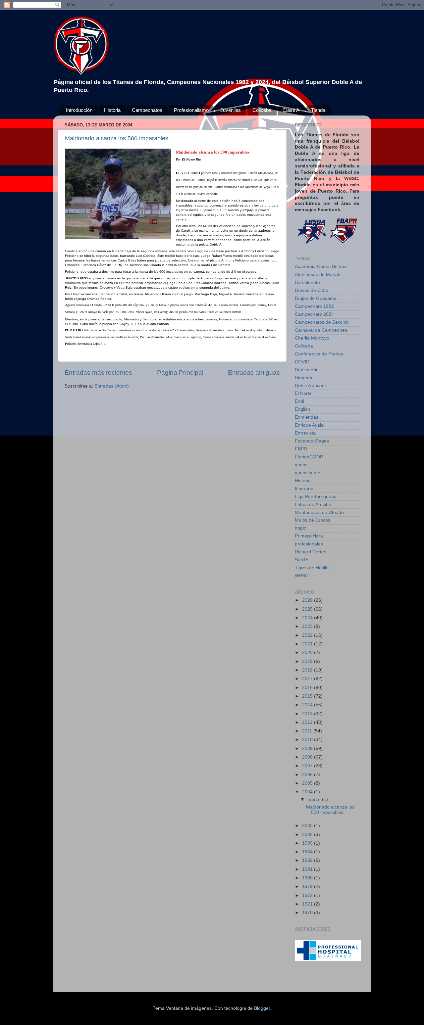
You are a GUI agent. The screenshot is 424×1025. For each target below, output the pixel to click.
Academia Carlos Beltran (321, 266)
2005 (308, 783)
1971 (308, 904)
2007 (308, 765)
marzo (314, 799)
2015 (308, 696)
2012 (308, 722)
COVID (302, 361)
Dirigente (304, 377)
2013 (308, 713)
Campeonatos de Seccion (322, 322)
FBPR (301, 448)
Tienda (318, 110)
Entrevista (305, 433)
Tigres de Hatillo (312, 567)
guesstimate (307, 472)
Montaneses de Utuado (319, 512)
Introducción (79, 110)
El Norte (303, 393)
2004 (308, 791)
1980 (308, 877)
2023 (308, 626)
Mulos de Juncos (312, 520)
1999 (308, 843)
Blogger (262, 1008)
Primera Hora (309, 536)
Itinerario (304, 488)
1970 (308, 912)
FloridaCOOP (309, 456)
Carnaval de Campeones (321, 330)
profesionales (309, 543)
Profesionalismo (191, 110)
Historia (112, 110)
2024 (308, 617)
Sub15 (301, 559)
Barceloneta (307, 282)
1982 (308, 860)
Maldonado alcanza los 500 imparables (116, 138)
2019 (308, 661)
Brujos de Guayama (316, 298)
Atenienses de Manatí (318, 274)
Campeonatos (147, 110)
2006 (308, 774)
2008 (308, 757)
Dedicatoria (307, 369)
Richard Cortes (310, 551)
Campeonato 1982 (314, 306)
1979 (308, 886)
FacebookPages (312, 441)
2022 (308, 635)
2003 (308, 825)
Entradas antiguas (254, 372)
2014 (308, 704)
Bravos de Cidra (312, 290)
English (302, 409)
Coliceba (261, 110)
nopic (300, 528)
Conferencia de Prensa (319, 353)
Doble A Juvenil (311, 385)
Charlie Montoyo (312, 338)
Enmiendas (306, 417)
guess (301, 464)
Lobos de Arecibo (313, 504)
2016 (308, 687)
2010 (308, 739)
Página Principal (180, 372)
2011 (307, 730)
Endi (299, 401)
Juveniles (230, 110)
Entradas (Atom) (111, 386)
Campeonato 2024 (314, 314)
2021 (308, 643)
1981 (308, 869)
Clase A (291, 110)
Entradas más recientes (98, 372)
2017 (308, 678)
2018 (308, 670)
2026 (308, 600)
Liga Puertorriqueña (316, 496)
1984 (308, 851)
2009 (308, 748)
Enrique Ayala (309, 425)
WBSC (301, 575)
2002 (308, 834)
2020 (308, 652)
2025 (308, 609)
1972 (308, 895)
